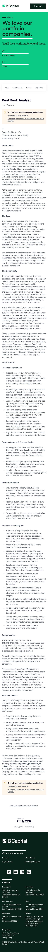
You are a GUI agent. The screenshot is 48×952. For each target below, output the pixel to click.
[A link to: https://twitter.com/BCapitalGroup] (9, 872)
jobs (7, 87)
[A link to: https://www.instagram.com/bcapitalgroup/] (22, 872)
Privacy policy (18, 827)
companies (17, 87)
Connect (38, 6)
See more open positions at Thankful (24, 805)
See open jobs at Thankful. (18, 115)
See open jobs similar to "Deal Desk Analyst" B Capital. (26, 120)
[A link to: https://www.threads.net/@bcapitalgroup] (29, 872)
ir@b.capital (7, 861)
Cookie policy (29, 827)
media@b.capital (33, 861)
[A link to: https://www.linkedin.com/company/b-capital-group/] (16, 872)
